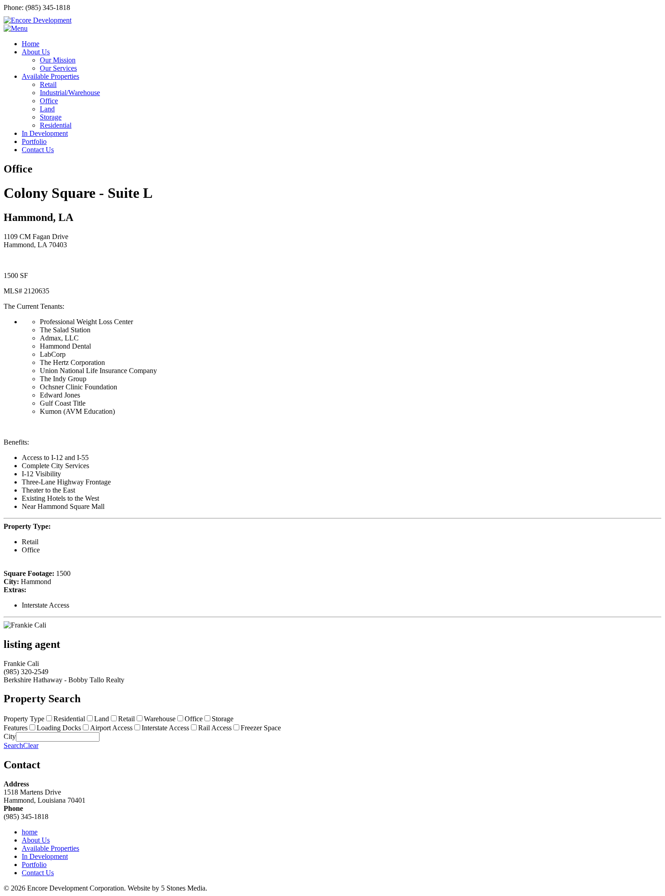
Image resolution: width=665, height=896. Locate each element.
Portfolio (34, 864)
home (30, 832)
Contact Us (38, 873)
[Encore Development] (37, 20)
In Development (45, 856)
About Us (36, 840)
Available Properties (50, 848)
